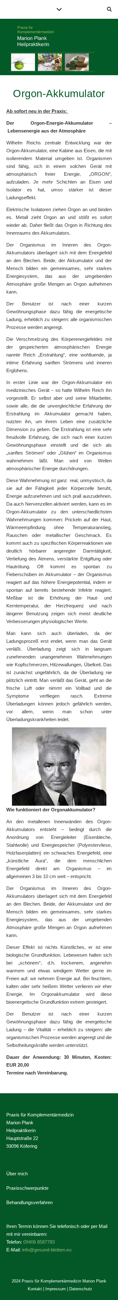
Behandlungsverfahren (29, 1202)
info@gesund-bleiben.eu (46, 1249)
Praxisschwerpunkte (27, 1188)
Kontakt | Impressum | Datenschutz (60, 1289)
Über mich (17, 1173)
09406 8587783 (39, 1242)
